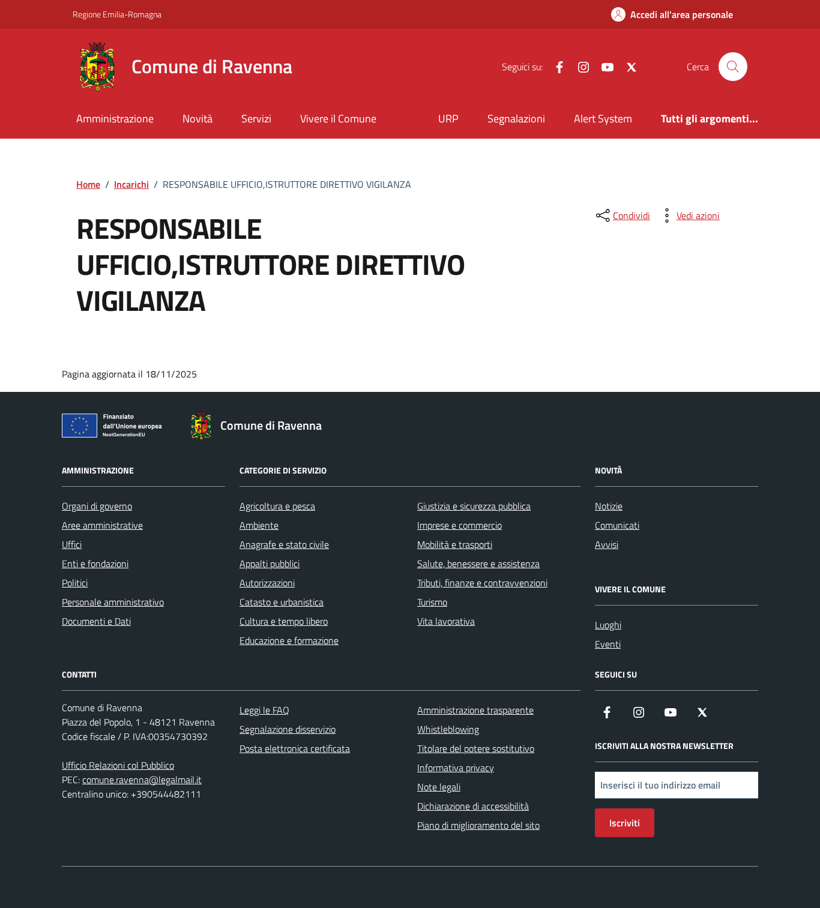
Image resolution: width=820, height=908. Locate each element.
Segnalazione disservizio (288, 729)
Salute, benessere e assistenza (478, 563)
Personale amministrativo (113, 602)
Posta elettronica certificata (295, 748)
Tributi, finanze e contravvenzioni (482, 583)
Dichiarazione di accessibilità (473, 806)
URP (448, 118)
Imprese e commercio (459, 525)
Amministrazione (115, 118)
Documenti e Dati (96, 621)
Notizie (609, 506)
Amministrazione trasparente (475, 710)
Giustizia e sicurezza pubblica (474, 506)
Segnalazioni (516, 118)
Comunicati (617, 525)
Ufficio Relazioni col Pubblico (118, 765)
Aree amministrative (102, 525)
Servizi (256, 118)
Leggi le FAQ (264, 710)
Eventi (608, 644)
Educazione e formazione (289, 640)
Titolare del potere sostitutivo (475, 748)
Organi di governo (97, 506)
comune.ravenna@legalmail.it (142, 779)
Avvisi (606, 544)
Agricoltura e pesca (277, 506)
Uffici (72, 544)
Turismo (432, 602)
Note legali (438, 787)
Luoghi (608, 625)
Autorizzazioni (267, 583)
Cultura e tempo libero (284, 621)
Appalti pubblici (270, 563)
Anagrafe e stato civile (284, 544)
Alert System (603, 118)
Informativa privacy (455, 767)
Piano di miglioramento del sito (478, 825)
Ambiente (259, 525)
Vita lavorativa (446, 621)
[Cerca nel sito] (733, 66)
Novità (197, 118)
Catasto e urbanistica (282, 602)
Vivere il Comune (338, 118)
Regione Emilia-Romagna (117, 14)
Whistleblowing (448, 729)
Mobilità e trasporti (454, 544)
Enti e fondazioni (95, 563)
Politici (75, 583)
